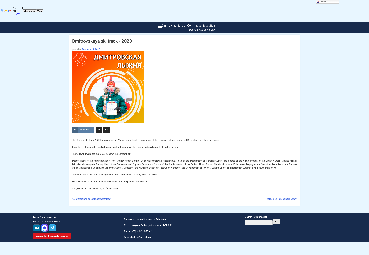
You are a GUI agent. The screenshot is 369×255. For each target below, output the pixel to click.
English (322, 2)
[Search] (276, 221)
